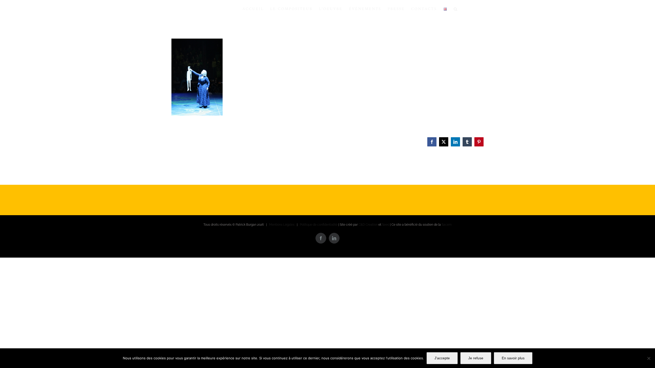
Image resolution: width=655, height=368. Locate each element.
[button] (456, 9)
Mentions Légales (281, 224)
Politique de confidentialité (318, 224)
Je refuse (475, 358)
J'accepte (442, 358)
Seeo (385, 224)
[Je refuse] (648, 358)
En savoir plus (513, 358)
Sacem (447, 224)
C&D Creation (368, 224)
